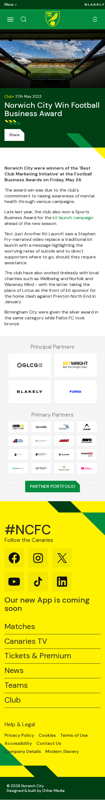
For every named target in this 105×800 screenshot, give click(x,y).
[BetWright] (75, 365)
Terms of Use (74, 735)
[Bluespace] (18, 454)
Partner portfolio (52, 486)
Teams (16, 685)
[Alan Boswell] (18, 441)
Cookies (47, 735)
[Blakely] (94, 4)
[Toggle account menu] (95, 19)
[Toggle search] (30, 19)
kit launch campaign (73, 218)
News (14, 671)
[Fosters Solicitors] (18, 468)
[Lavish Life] (18, 427)
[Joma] (75, 392)
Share (14, 135)
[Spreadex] (86, 454)
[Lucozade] (86, 427)
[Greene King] (64, 468)
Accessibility (18, 743)
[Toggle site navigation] (10, 19)
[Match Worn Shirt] (86, 441)
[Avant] (64, 441)
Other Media (53, 790)
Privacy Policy (19, 735)
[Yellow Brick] (41, 468)
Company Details (22, 751)
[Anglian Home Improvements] (64, 427)
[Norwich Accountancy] (86, 468)
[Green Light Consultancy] (29, 365)
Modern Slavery (62, 751)
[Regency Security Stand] (41, 454)
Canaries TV (25, 641)
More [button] (8, 4)
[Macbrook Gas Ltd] (41, 441)
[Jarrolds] (41, 427)
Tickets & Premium (37, 656)
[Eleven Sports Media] (64, 454)
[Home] (53, 19)
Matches (19, 627)
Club (12, 700)
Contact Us (48, 743)
